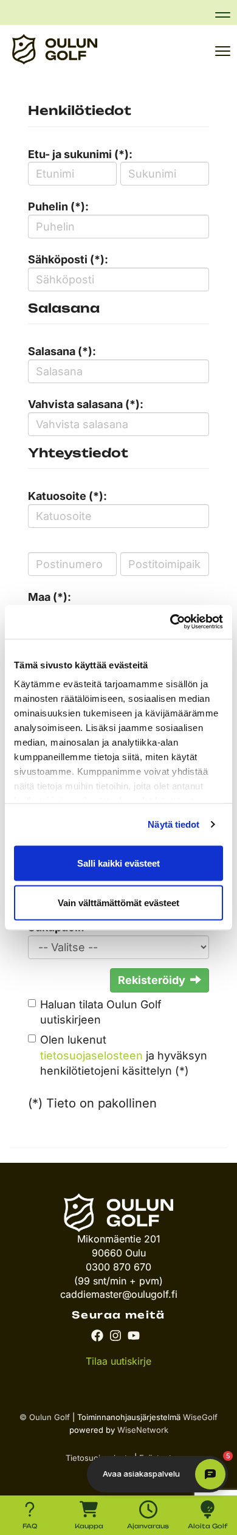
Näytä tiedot (173, 824)
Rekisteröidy (151, 980)
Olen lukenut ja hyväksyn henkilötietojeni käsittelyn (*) (123, 1055)
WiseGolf (200, 1417)
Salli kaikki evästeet (118, 863)
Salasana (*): (62, 351)
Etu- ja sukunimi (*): (80, 154)
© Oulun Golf (44, 1417)
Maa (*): (49, 597)
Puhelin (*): (58, 206)
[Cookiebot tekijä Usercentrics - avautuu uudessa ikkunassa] (170, 622)
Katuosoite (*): (67, 496)
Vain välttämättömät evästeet (118, 903)
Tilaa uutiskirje (118, 1361)
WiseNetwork (142, 1430)
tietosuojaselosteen (91, 1055)
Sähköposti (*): (68, 259)
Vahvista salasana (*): (85, 404)
